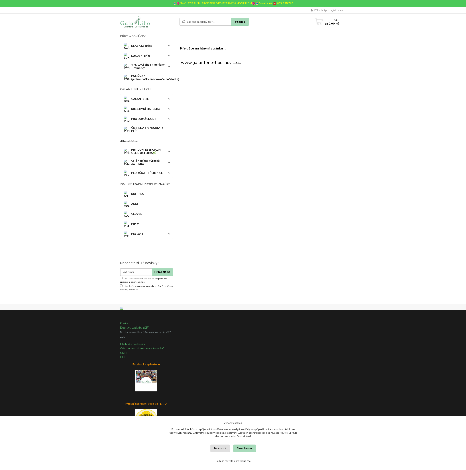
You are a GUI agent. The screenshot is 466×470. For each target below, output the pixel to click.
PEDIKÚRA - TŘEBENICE (147, 173)
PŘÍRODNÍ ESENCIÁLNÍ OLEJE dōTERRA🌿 (146, 151)
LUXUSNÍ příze (141, 56)
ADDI (134, 204)
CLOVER (136, 214)
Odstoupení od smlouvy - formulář (142, 348)
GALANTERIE (140, 99)
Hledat (240, 22)
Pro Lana (137, 234)
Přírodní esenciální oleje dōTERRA (146, 404)
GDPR (124, 353)
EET (123, 357)
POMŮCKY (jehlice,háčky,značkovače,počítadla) (152, 77)
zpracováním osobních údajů (150, 286)
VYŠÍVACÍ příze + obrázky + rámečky (148, 66)
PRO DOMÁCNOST (143, 119)
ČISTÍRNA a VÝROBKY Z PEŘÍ (147, 129)
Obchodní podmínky (132, 344)
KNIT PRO (137, 194)
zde (248, 461)
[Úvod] (148, 22)
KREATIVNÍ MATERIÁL (146, 109)
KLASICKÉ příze (141, 46)
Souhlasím (244, 448)
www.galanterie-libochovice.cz (211, 62)
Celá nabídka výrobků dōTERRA (145, 162)
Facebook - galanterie (146, 364)
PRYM (135, 224)
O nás (124, 323)
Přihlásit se (162, 272)
